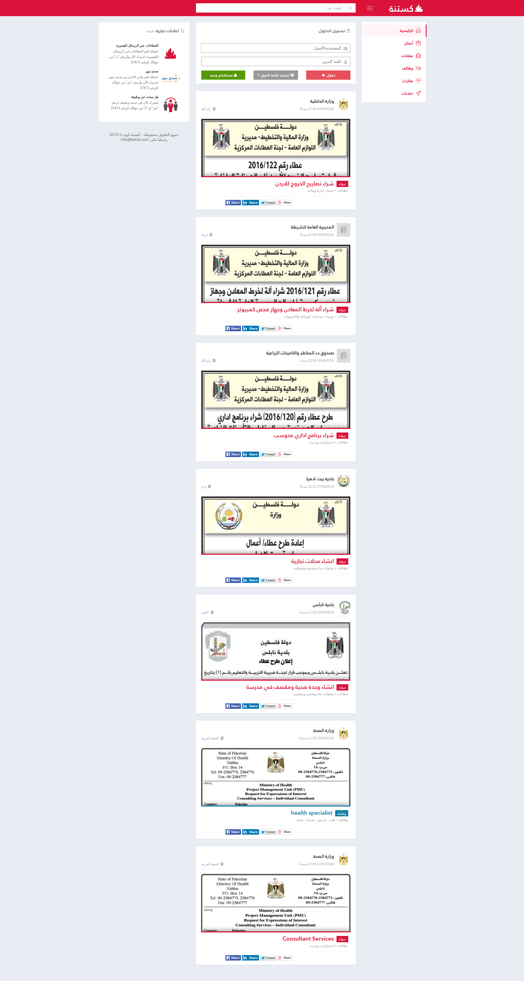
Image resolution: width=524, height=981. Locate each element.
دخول (330, 75)
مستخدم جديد (222, 75)
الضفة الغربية (210, 738)
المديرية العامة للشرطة (312, 227)
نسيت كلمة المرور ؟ (274, 75)
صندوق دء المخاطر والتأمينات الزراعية (300, 353)
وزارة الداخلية (322, 101)
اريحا (204, 235)
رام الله (206, 109)
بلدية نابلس (323, 604)
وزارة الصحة (323, 730)
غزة (203, 486)
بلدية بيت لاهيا (320, 479)
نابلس (205, 612)
